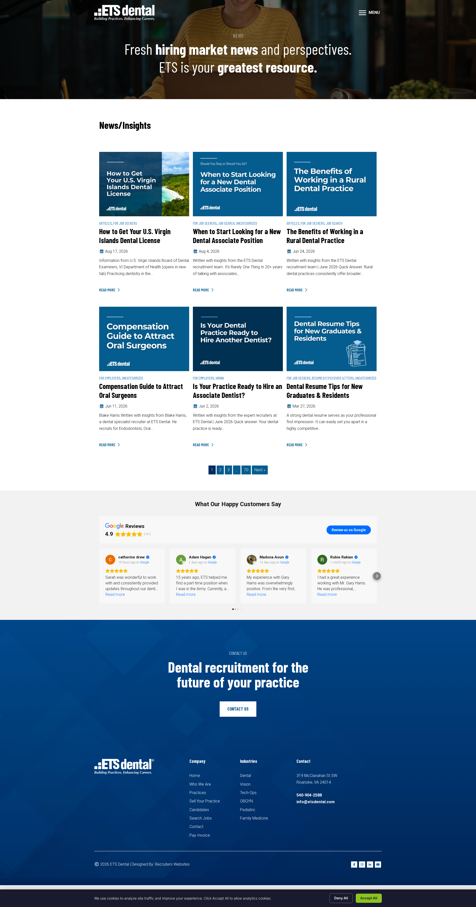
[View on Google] (110, 560)
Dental (245, 775)
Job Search (226, 223)
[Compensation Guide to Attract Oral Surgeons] (144, 338)
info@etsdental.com (316, 801)
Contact (196, 826)
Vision (245, 784)
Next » (259, 469)
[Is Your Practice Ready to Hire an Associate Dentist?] (238, 338)
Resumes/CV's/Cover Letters (333, 378)
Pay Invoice (199, 835)
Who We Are (200, 784)
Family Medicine (254, 818)
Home (194, 775)
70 (246, 469)
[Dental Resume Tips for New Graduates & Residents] (332, 338)
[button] (99, 576)
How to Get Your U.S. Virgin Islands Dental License (135, 236)
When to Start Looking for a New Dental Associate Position (237, 236)
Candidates (199, 809)
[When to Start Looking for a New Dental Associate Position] (238, 183)
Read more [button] (115, 594)
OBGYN (246, 801)
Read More (107, 289)
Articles (105, 223)
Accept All (368, 898)
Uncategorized (246, 223)
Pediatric (247, 809)
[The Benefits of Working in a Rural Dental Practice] (332, 183)
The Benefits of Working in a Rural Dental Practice (325, 236)
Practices (197, 792)
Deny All (341, 898)
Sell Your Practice (204, 801)
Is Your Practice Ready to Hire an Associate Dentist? (237, 390)
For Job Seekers (125, 223)
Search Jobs (200, 818)
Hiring (220, 378)
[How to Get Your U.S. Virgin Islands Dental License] (144, 183)
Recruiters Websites (172, 864)
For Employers (109, 378)
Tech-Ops (248, 792)
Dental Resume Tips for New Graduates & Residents (325, 390)
